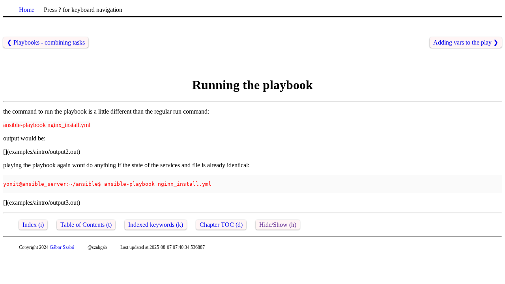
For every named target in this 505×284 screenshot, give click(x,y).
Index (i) (33, 224)
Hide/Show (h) (277, 224)
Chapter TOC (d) (221, 224)
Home (26, 9)
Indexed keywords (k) (155, 224)
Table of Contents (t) (86, 224)
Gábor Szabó (62, 247)
